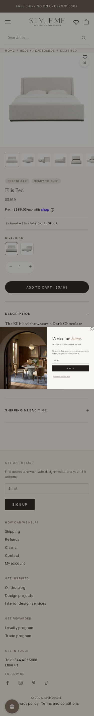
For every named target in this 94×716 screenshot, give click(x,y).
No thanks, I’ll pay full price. (61, 376)
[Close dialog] (91, 329)
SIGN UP (70, 368)
